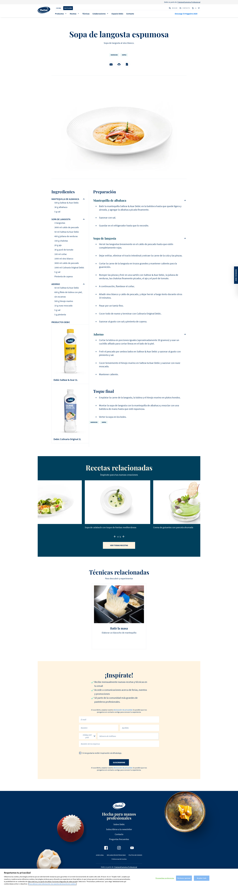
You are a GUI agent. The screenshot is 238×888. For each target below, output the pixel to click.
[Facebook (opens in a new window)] (106, 848)
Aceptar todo (201, 878)
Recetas (73, 13)
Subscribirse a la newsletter (119, 829)
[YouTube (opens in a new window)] (132, 848)
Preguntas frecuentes (119, 839)
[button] (114, 536)
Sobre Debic (119, 824)
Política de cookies (135, 855)
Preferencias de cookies (119, 859)
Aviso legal (100, 855)
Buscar (174, 8)
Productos (59, 13)
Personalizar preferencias (165, 878)
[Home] (44, 10)
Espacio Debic (117, 13)
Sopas (124, 55)
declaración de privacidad (123, 710)
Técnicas (85, 13)
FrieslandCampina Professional (188, 2)
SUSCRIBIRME (119, 762)
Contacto (186, 8)
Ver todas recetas (119, 545)
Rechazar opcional (184, 878)
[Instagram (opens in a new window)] (119, 848)
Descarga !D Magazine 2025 (186, 13)
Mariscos (114, 55)
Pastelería (68, 8)
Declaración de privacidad (116, 855)
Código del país (87, 736)
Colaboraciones (99, 13)
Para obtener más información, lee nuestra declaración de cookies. (52, 884)
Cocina (58, 8)
